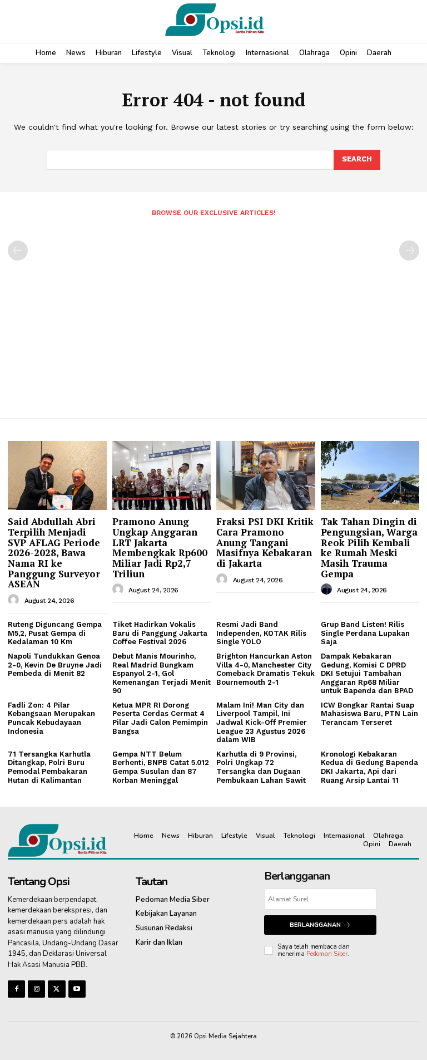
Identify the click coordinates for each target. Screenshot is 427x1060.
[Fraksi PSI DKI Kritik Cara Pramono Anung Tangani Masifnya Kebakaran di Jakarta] (265, 475)
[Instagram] (36, 989)
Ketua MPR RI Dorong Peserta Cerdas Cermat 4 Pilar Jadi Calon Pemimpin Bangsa (160, 718)
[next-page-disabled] (409, 251)
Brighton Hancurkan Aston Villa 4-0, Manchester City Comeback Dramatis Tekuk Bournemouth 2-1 (265, 669)
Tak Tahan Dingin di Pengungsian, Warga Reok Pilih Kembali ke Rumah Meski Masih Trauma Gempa (369, 547)
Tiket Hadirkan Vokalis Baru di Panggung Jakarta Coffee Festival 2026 (159, 633)
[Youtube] (77, 989)
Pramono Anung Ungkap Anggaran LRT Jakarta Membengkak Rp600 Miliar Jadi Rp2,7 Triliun (159, 547)
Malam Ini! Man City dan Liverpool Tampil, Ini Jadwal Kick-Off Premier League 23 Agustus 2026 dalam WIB (261, 722)
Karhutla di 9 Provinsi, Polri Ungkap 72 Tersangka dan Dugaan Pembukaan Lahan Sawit (261, 767)
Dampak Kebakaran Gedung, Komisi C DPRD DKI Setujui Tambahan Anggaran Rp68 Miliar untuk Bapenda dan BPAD (367, 673)
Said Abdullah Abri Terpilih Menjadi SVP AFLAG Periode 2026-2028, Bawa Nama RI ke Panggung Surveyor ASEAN (54, 552)
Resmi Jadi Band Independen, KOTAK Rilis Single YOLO (261, 633)
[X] (56, 989)
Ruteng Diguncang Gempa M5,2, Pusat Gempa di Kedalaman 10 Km (55, 633)
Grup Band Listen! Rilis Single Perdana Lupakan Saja (365, 633)
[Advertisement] (213, 313)
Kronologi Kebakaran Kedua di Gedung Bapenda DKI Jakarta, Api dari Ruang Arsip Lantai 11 (369, 767)
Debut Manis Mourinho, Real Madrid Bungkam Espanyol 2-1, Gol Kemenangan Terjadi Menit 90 (161, 673)
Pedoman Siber (326, 954)
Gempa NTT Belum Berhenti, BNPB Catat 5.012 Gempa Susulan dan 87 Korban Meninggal (160, 767)
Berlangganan (315, 925)
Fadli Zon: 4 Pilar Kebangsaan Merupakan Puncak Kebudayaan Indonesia (51, 718)
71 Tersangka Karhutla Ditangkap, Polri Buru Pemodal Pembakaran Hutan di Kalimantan (49, 767)
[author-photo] (15, 600)
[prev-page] (18, 251)
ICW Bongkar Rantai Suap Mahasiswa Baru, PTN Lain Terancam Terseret (369, 714)
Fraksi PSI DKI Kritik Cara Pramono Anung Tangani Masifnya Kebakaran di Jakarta (265, 542)
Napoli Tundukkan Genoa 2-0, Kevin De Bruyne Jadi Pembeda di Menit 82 (55, 665)
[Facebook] (16, 989)
